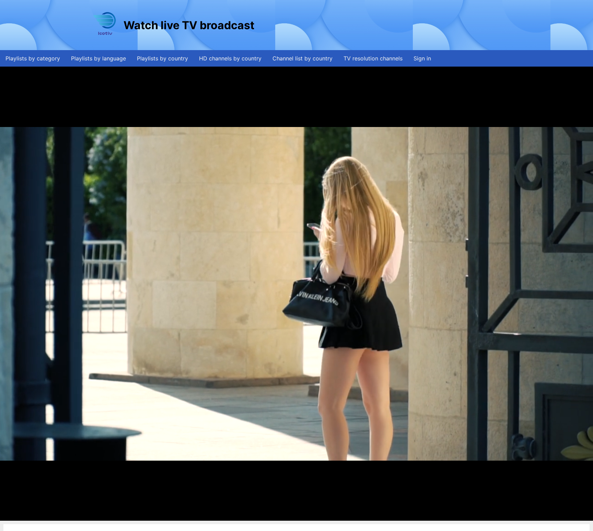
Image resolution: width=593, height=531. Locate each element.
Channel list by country (302, 58)
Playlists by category (32, 58)
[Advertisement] (380, 25)
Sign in (422, 58)
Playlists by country (162, 58)
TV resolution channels (373, 58)
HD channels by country (230, 58)
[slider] (296, 515)
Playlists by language (98, 58)
